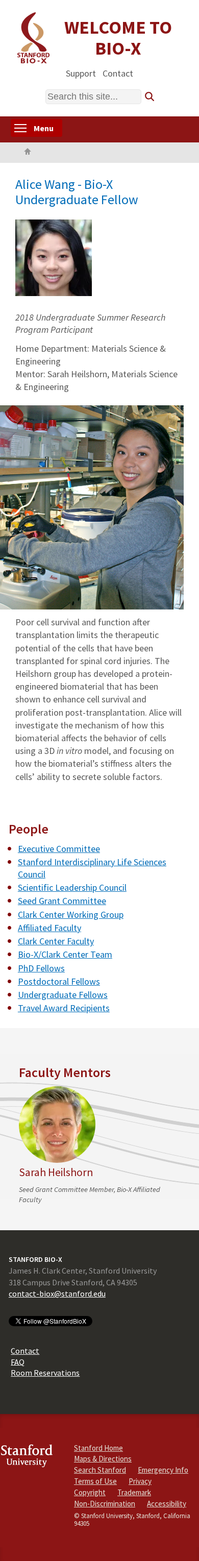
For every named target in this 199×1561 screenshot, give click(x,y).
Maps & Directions (103, 1459)
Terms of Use (95, 1481)
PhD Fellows (41, 968)
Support (81, 73)
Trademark (134, 1492)
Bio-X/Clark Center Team (65, 954)
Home (27, 153)
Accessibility (166, 1503)
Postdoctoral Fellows (59, 981)
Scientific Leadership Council (72, 887)
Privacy (140, 1481)
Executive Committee (59, 849)
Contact (118, 73)
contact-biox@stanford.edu (57, 1293)
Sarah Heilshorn (56, 1172)
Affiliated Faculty (49, 928)
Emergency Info (163, 1470)
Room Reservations (45, 1373)
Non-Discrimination (104, 1503)
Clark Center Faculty (56, 941)
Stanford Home (98, 1448)
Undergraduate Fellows (63, 995)
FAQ (17, 1361)
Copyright (90, 1492)
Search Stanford (100, 1470)
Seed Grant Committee (62, 901)
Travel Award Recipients (64, 1008)
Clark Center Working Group (70, 914)
